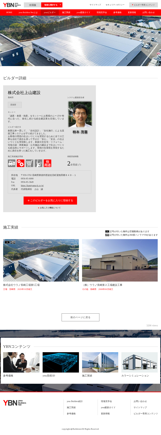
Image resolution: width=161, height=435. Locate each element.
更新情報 (132, 12)
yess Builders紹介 (75, 401)
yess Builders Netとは (28, 12)
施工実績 (66, 12)
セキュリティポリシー (115, 5)
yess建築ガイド (83, 12)
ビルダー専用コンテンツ (146, 413)
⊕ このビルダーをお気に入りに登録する (50, 200)
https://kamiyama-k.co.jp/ (32, 185)
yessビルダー (50, 12)
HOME (9, 12)
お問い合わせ (148, 12)
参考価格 (117, 12)
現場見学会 (102, 12)
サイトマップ (95, 5)
